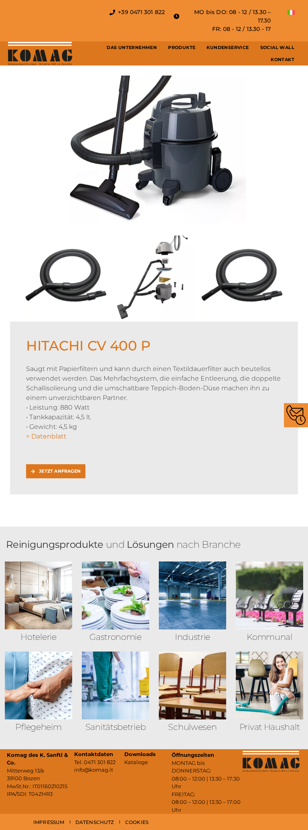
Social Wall (277, 47)
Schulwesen (192, 727)
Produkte (181, 47)
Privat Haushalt (269, 727)
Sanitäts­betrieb (115, 727)
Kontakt (282, 59)
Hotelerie (38, 637)
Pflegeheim (38, 727)
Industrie (192, 637)
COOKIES (136, 822)
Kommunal (269, 637)
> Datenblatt (46, 436)
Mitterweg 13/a (25, 770)
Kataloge (136, 762)
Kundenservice (228, 47)
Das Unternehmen (132, 47)
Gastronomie (115, 637)
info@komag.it (93, 769)
